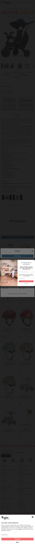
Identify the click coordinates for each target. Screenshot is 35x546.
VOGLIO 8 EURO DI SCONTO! (26, 281)
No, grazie (26, 283)
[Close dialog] (34, 261)
